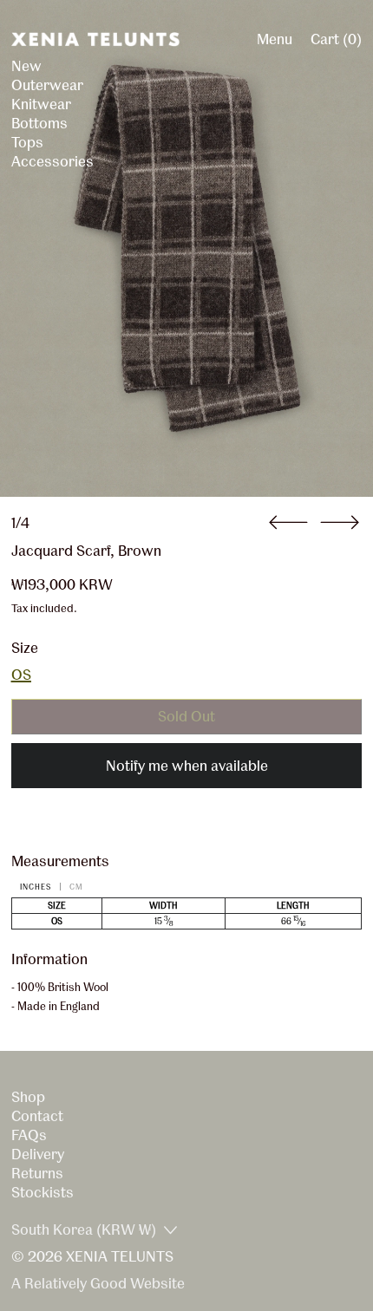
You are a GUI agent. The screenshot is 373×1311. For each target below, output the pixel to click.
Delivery (37, 1154)
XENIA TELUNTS (119, 1256)
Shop (28, 1096)
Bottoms (39, 123)
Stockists (42, 1192)
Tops (27, 142)
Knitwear (41, 104)
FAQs (29, 1134)
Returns (37, 1173)
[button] (186, 248)
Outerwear (47, 84)
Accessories (52, 161)
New (26, 65)
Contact (37, 1115)
